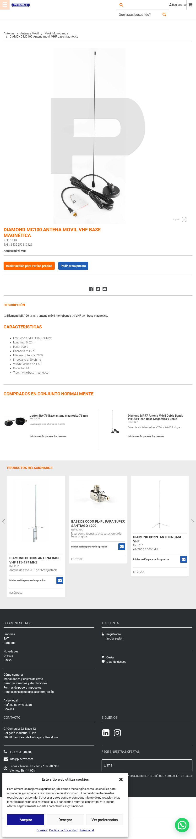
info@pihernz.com (21, 759)
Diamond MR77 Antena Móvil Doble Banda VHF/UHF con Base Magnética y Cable (155, 417)
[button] (121, 779)
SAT (6, 638)
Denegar (65, 820)
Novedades (11, 651)
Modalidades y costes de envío (23, 679)
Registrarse (179, 4)
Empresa (9, 634)
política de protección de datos (172, 776)
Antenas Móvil (29, 33)
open (121, 5)
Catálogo (10, 643)
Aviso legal (87, 830)
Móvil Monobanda (56, 33)
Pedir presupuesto (73, 266)
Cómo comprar (13, 674)
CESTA (191, 5)
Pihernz (21, 5)
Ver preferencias (105, 820)
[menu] (5, 5)
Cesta (110, 657)
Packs (7, 660)
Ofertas (8, 655)
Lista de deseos (116, 661)
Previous (3, 521)
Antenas (9, 33)
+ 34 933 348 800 (21, 752)
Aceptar (26, 820)
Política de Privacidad (63, 830)
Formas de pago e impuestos (22, 687)
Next (192, 521)
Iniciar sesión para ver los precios (29, 266)
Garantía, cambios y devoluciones (25, 683)
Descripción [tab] (14, 305)
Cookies (42, 830)
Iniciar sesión (114, 638)
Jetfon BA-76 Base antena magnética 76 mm (59, 415)
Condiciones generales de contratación (29, 692)
